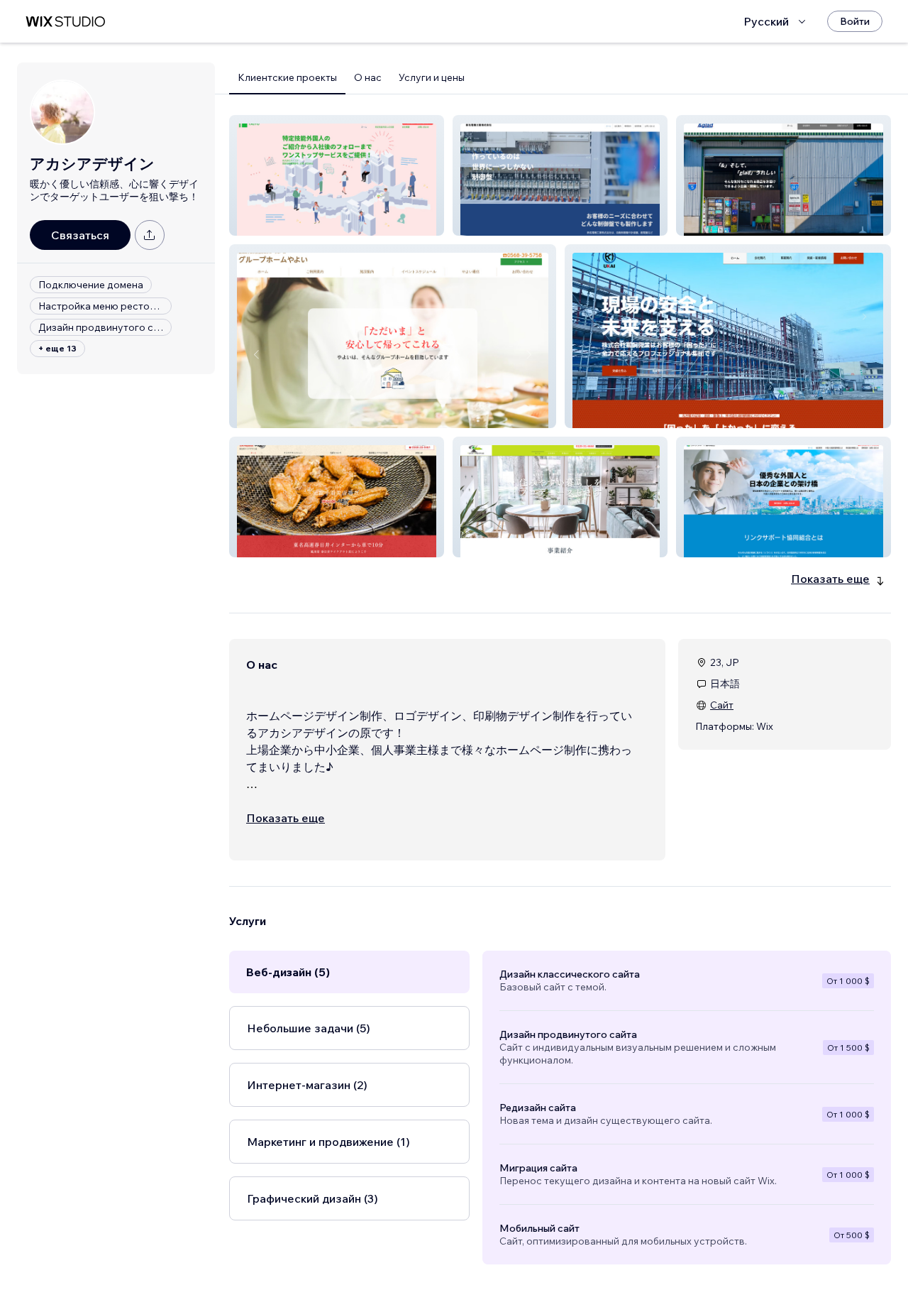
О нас (368, 77)
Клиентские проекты (287, 77)
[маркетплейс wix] (65, 21)
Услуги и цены (432, 77)
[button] (336, 175)
